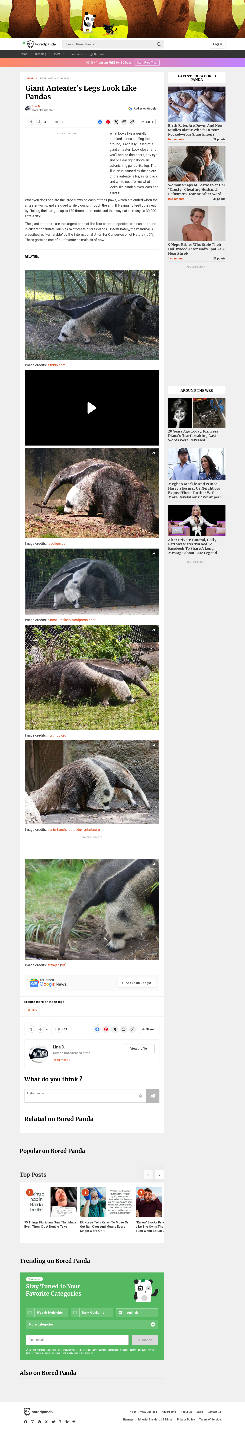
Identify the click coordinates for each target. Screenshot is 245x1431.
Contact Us (214, 1411)
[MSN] (67, 1421)
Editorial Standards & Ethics (154, 1419)
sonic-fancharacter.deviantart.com (73, 830)
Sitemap (127, 1419)
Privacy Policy (186, 1419)
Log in (217, 44)
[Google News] (73, 1421)
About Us (186, 1411)
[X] (46, 1421)
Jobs (199, 1411)
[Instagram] (32, 1421)
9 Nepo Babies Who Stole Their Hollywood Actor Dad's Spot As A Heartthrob (196, 249)
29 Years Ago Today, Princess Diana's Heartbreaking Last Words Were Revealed (193, 435)
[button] (148, 1174)
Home (23, 54)
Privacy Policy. (86, 1353)
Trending (40, 54)
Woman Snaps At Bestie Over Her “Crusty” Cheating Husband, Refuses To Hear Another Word (196, 189)
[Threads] (60, 1421)
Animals (31, 78)
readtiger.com (58, 543)
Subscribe (145, 1340)
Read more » (61, 1059)
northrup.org (56, 735)
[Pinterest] (39, 1421)
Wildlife (32, 1010)
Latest (56, 54)
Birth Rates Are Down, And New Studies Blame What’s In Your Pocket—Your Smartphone (195, 130)
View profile (138, 1048)
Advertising (169, 1411)
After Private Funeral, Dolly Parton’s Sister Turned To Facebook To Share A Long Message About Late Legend (192, 546)
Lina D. (36, 106)
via (63, 965)
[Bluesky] (53, 1421)
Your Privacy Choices (143, 1411)
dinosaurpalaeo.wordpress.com (71, 620)
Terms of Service (210, 1419)
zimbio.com (56, 365)
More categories (41, 1324)
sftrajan (53, 965)
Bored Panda (38, 1412)
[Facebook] (25, 1421)
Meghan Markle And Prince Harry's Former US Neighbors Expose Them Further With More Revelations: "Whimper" (194, 490)
